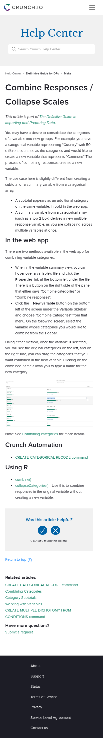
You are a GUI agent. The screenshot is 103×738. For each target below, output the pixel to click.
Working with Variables (23, 604)
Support (37, 676)
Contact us (39, 727)
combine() (23, 479)
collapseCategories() (31, 485)
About (35, 665)
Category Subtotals (20, 597)
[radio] (42, 530)
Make (67, 73)
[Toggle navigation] (92, 7)
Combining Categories (23, 591)
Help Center (13, 73)
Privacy (36, 707)
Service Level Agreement (50, 717)
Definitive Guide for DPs (42, 73)
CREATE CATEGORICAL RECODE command (51, 457)
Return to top (15, 559)
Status (35, 686)
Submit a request (19, 632)
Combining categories (40, 433)
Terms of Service (43, 696)
